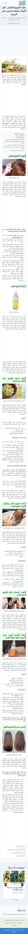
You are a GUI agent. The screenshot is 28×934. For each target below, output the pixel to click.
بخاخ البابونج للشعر (20, 137)
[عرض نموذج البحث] (6, 3)
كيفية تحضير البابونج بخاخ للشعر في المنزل (14, 139)
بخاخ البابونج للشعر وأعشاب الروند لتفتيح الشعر (15, 142)
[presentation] (14, 878)
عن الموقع (20, 922)
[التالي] (6, 884)
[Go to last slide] (22, 884)
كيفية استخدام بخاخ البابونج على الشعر (15, 145)
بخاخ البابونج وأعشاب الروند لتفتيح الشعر (16, 849)
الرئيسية (24, 17)
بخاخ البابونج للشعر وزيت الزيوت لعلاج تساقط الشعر (14, 147)
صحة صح (14, 930)
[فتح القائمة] (3, 3)
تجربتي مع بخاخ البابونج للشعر (17, 150)
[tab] (15, 899)
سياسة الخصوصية (19, 920)
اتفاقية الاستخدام (8, 920)
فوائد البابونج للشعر (19, 135)
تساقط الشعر (16, 237)
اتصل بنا (14, 925)
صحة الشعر (18, 17)
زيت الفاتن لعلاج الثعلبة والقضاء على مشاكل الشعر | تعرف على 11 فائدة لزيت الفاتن (14, 719)
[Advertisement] (14, 41)
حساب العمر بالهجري (10, 922)
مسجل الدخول (14, 914)
